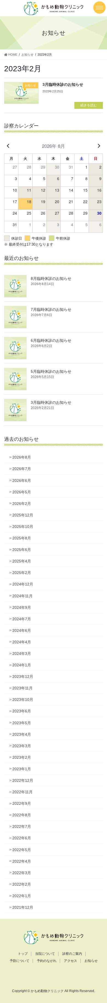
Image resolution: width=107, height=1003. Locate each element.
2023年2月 (21, 757)
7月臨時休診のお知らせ (51, 309)
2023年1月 (21, 769)
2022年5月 (21, 850)
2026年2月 (21, 503)
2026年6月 (21, 480)
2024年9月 (21, 607)
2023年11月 (22, 688)
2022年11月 (22, 792)
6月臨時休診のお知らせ (51, 340)
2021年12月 (22, 907)
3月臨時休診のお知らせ (63, 84)
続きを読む (88, 105)
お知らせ (91, 961)
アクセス (70, 961)
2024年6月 (21, 630)
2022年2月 (21, 884)
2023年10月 (22, 699)
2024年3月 (21, 653)
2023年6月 (21, 711)
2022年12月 (22, 780)
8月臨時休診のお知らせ (51, 278)
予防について (19, 961)
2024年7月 (21, 619)
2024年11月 (22, 596)
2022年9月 (21, 803)
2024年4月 (21, 642)
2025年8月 (21, 538)
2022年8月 (21, 815)
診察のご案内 (72, 954)
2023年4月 (21, 734)
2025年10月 (22, 526)
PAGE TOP (99, 968)
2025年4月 (21, 561)
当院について (45, 954)
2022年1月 (21, 896)
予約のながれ (47, 961)
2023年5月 (21, 723)
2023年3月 (21, 746)
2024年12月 (22, 584)
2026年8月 (21, 457)
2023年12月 (22, 676)
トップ (23, 954)
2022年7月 (21, 826)
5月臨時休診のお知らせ (51, 371)
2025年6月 (21, 549)
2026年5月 (21, 492)
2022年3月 (21, 873)
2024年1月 (21, 665)
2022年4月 (21, 861)
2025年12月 (22, 515)
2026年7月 (21, 469)
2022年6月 (21, 838)
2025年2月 (21, 572)
